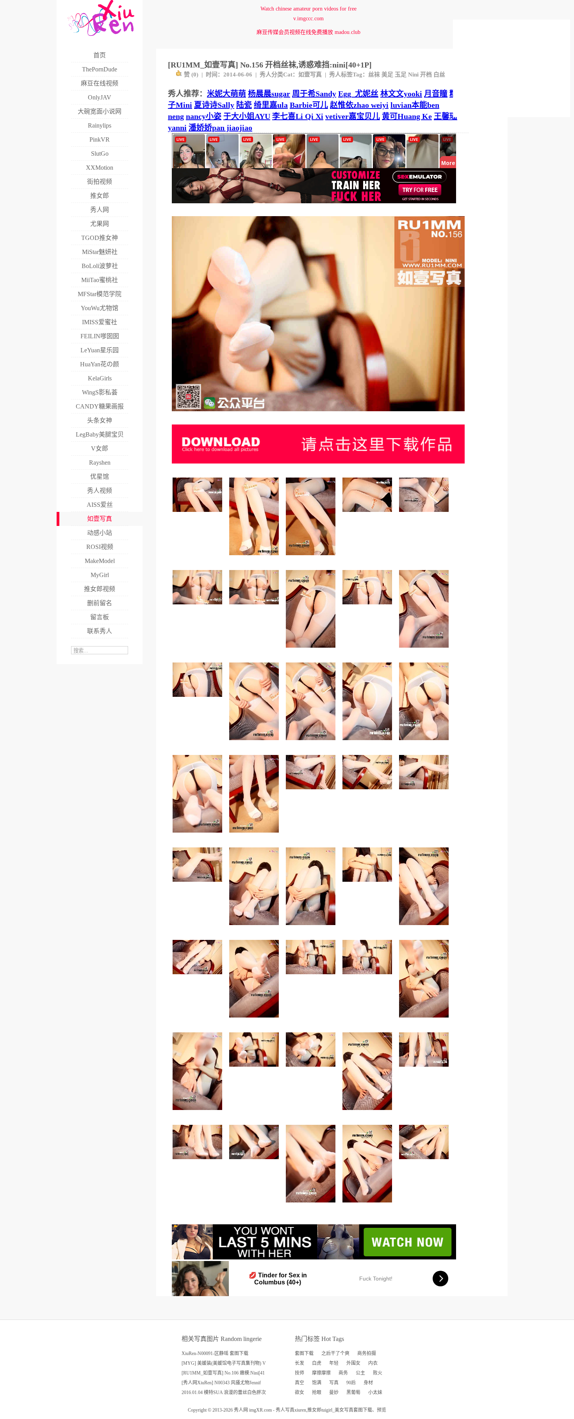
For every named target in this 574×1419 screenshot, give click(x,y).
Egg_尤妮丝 (358, 93)
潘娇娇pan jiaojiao (220, 127)
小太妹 (375, 1392)
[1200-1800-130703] (312, 743)
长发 (299, 1363)
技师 (299, 1373)
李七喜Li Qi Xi (297, 116)
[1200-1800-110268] (312, 928)
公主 (360, 1373)
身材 (368, 1382)
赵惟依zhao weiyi (359, 105)
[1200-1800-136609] (425, 928)
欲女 (299, 1392)
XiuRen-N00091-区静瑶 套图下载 (215, 1353)
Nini (413, 74)
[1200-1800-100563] (198, 835)
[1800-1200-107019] (255, 607)
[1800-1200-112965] (368, 515)
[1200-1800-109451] (198, 1113)
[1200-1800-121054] (425, 651)
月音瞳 (435, 93)
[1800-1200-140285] (368, 792)
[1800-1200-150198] (312, 977)
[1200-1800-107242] (368, 743)
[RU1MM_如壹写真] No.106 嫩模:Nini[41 (223, 1373)
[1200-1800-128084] (312, 1205)
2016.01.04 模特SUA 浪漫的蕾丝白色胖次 (224, 1392)
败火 (377, 1373)
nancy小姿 (203, 116)
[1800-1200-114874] (312, 1070)
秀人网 (241, 1410)
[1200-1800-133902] (425, 1020)
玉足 (400, 74)
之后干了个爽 (335, 1353)
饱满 (316, 1382)
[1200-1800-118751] (368, 1205)
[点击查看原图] (318, 414)
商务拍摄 (366, 1353)
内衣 (373, 1363)
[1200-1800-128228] (312, 651)
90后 (351, 1382)
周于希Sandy (314, 93)
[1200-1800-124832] (255, 1020)
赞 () (191, 74)
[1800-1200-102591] (198, 607)
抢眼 (316, 1392)
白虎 (316, 1363)
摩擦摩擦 (321, 1373)
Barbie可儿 (309, 105)
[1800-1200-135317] (425, 515)
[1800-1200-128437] (425, 792)
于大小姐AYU (246, 116)
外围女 (353, 1363)
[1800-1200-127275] (198, 515)
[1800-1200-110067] (255, 1162)
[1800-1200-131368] (198, 1162)
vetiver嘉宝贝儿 (352, 116)
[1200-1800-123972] (255, 835)
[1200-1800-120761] (312, 558)
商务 (343, 1373)
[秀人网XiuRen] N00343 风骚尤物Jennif (221, 1382)
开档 (426, 74)
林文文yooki (401, 93)
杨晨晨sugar (269, 93)
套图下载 (304, 1353)
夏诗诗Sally (214, 105)
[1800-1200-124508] (368, 607)
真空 (299, 1382)
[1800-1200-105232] (255, 1070)
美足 (387, 74)
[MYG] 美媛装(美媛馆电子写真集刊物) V (224, 1363)
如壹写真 (310, 74)
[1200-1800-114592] (425, 743)
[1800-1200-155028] (312, 792)
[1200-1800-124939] (255, 928)
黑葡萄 (353, 1392)
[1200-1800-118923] (255, 558)
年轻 (334, 1363)
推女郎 (314, 1410)
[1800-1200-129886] (425, 1070)
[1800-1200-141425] (368, 977)
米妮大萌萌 (226, 93)
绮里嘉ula (271, 105)
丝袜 (374, 74)
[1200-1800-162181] (368, 1113)
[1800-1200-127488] (198, 700)
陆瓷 (244, 105)
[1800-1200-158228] (198, 977)
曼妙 (334, 1392)
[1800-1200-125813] (425, 1162)
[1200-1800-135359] (255, 743)
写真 (334, 1382)
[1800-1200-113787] (368, 885)
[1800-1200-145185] (198, 885)
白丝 (439, 74)
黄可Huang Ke (407, 116)
